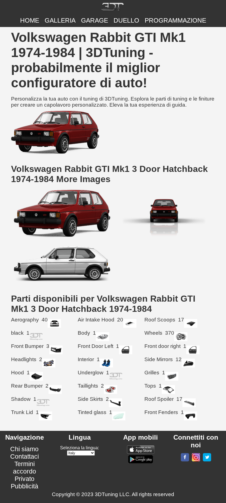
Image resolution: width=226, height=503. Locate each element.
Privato (24, 478)
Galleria (60, 20)
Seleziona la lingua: (79, 447)
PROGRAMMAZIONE (175, 20)
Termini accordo (24, 467)
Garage (94, 20)
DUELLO (126, 20)
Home (29, 20)
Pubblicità (24, 486)
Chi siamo (24, 449)
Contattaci (24, 456)
